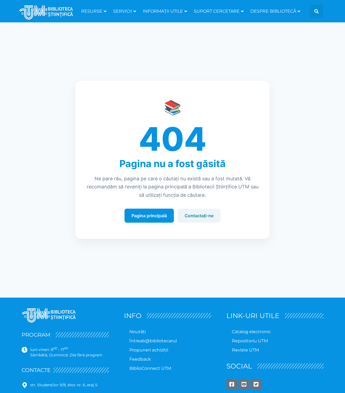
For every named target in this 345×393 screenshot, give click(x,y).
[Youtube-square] (244, 384)
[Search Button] (316, 11)
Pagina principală (149, 215)
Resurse (91, 11)
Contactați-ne (199, 215)
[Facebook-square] (231, 384)
